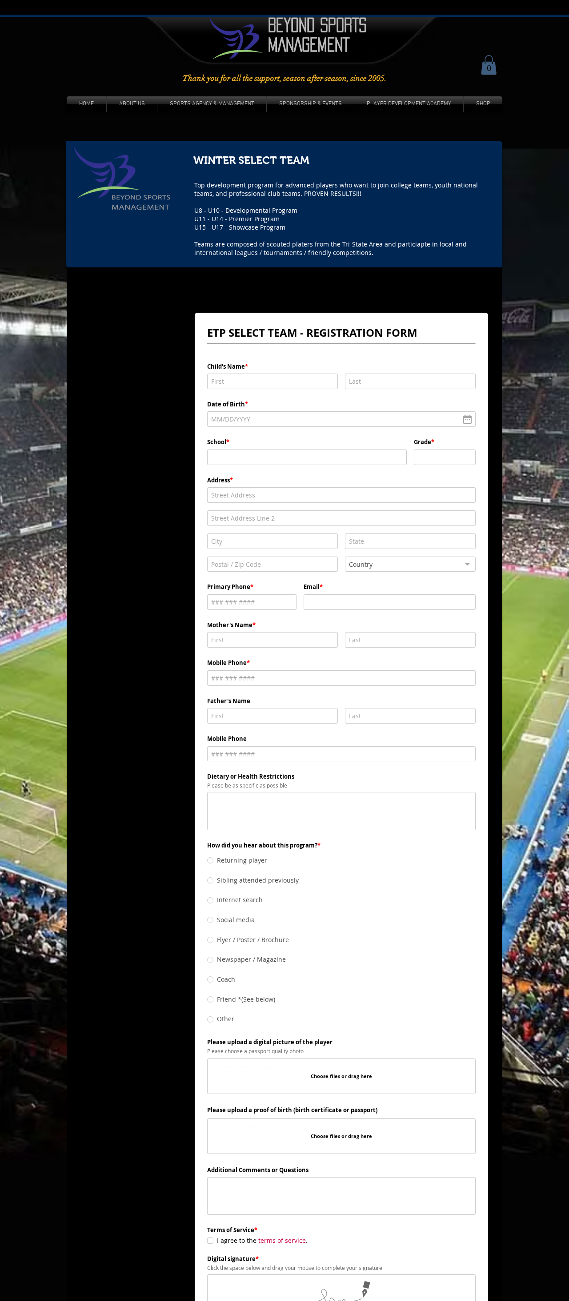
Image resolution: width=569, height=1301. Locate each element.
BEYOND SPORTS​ (317, 25)
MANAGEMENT (308, 44)
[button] (489, 65)
